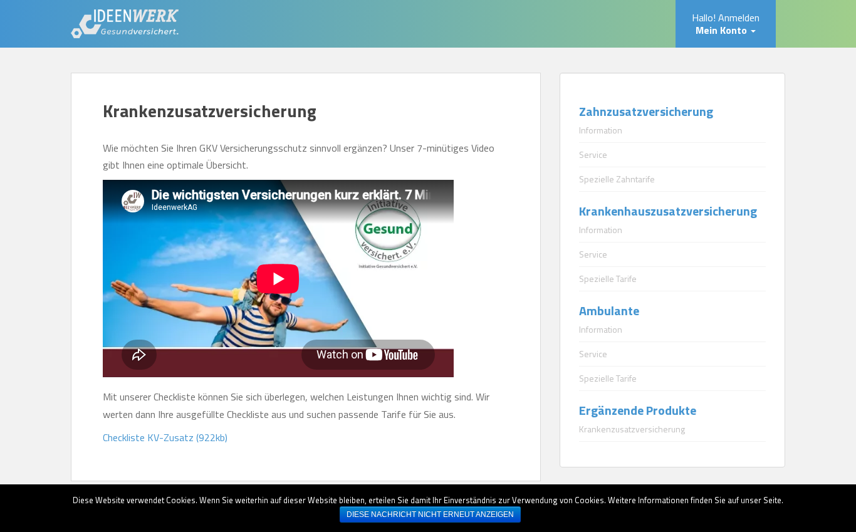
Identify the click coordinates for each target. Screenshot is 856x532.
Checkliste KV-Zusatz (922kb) (165, 437)
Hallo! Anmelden (725, 24)
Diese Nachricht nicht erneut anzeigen (430, 514)
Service (593, 154)
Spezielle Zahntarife (617, 178)
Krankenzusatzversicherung (632, 429)
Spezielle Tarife (608, 278)
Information (600, 130)
